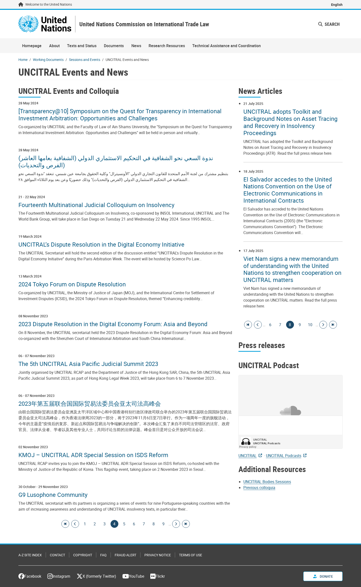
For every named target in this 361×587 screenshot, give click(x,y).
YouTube (136, 576)
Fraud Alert (125, 555)
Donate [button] (326, 576)
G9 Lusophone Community (52, 494)
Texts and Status (82, 45)
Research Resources (167, 45)
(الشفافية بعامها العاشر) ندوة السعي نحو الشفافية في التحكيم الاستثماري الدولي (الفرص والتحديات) (115, 161)
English (337, 4)
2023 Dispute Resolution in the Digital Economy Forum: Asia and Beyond (113, 324)
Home (23, 59)
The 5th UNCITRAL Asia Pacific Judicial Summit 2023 (88, 363)
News (136, 45)
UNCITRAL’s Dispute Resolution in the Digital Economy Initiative (101, 244)
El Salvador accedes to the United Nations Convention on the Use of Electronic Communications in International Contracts (287, 190)
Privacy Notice (157, 555)
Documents (114, 45)
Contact (57, 555)
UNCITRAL (247, 455)
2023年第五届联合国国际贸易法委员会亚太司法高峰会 (89, 403)
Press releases (261, 345)
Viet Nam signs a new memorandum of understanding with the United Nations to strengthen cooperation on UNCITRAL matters (292, 269)
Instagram (61, 576)
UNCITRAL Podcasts (283, 455)
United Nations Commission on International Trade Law (144, 24)
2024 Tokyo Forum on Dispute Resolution (72, 284)
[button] (329, 24)
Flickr (160, 576)
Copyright (82, 555)
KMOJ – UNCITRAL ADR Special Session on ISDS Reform (93, 455)
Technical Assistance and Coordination (226, 45)
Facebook (32, 576)
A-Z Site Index (30, 555)
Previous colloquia (259, 487)
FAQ (103, 555)
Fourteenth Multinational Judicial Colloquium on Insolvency (96, 205)
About (54, 45)
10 (310, 324)
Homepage (32, 45)
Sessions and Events (84, 59)
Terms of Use (190, 555)
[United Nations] (44, 24)
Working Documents (48, 59)
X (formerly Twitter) (99, 576)
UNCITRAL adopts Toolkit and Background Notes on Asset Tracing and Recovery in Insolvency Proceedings (290, 122)
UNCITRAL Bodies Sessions (267, 481)
